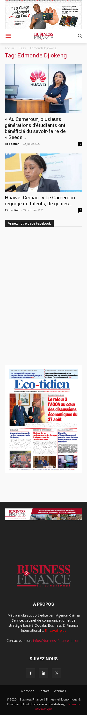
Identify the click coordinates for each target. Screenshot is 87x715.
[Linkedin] (43, 673)
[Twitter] (56, 673)
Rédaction (12, 144)
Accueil (9, 48)
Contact (44, 691)
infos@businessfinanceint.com (56, 640)
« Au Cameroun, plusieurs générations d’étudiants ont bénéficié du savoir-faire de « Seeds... (35, 128)
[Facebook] (30, 673)
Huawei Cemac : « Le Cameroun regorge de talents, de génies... (40, 201)
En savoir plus (55, 630)
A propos (27, 691)
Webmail (60, 691)
